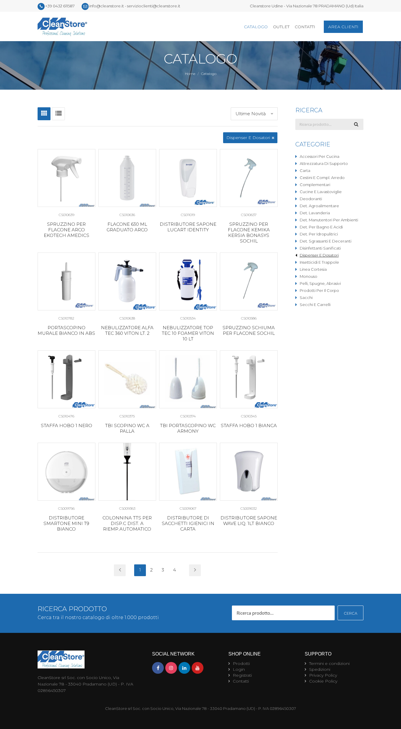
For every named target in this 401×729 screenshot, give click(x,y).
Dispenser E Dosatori (319, 255)
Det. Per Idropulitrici (319, 234)
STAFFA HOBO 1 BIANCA (249, 425)
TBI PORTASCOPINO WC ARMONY (188, 428)
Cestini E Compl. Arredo (322, 177)
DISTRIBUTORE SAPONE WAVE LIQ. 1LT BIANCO (248, 520)
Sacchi (306, 297)
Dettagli (66, 177)
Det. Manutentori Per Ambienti (329, 220)
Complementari (315, 184)
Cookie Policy (323, 681)
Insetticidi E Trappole (319, 262)
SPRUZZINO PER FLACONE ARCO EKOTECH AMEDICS (66, 229)
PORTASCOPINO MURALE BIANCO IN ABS (66, 330)
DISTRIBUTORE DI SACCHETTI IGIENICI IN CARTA (188, 523)
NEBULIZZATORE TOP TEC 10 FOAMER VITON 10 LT (188, 333)
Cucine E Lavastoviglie (321, 191)
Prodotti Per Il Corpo (319, 290)
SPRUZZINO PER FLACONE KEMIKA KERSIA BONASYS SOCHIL (249, 232)
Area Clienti (343, 26)
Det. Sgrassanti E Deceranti (325, 241)
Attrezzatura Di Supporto (324, 163)
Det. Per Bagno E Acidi (321, 227)
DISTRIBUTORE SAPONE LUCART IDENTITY (188, 227)
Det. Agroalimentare (319, 205)
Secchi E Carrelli (315, 304)
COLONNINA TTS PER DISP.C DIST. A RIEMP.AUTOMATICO (127, 523)
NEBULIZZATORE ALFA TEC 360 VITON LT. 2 (127, 330)
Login (239, 669)
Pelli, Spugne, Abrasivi (320, 283)
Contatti (305, 26)
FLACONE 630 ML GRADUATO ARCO (127, 227)
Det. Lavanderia (315, 212)
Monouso (308, 276)
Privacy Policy (323, 675)
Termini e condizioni (329, 663)
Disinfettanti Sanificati (320, 248)
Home (190, 73)
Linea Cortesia (313, 269)
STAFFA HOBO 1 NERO (66, 425)
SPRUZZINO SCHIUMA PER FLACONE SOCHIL (249, 330)
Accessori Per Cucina (319, 156)
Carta (305, 170)
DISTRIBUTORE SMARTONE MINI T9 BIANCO (66, 523)
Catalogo (256, 26)
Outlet (281, 26)
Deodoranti (311, 198)
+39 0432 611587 (60, 6)
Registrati (242, 675)
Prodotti (241, 663)
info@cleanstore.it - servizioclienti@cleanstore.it (134, 6)
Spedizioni (319, 669)
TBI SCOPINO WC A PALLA (127, 428)
